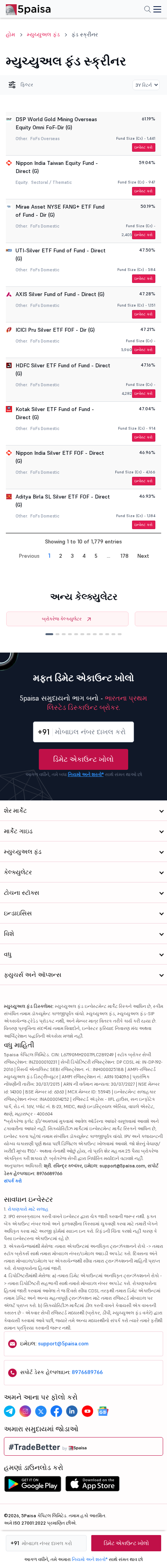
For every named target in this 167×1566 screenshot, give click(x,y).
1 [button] (49, 555)
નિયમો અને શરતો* (86, 774)
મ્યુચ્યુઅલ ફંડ (43, 34)
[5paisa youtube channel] (87, 1411)
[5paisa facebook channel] (56, 1411)
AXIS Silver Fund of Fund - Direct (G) (60, 294)
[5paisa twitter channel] (41, 1411)
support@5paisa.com (63, 1343)
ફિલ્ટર (27, 84)
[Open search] (147, 10)
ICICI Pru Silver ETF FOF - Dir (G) (55, 329)
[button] (49, 634)
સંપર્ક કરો (13, 1181)
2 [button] (60, 555)
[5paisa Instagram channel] (25, 1411)
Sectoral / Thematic (51, 182)
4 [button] (84, 555)
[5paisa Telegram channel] (10, 1411)
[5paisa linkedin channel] (72, 1411)
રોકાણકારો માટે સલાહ (28, 1209)
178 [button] (124, 555)
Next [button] (143, 555)
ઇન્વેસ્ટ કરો (143, 147)
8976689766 (87, 1372)
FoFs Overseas (44, 138)
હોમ (10, 34)
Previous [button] (29, 555)
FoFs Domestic (44, 226)
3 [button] (72, 555)
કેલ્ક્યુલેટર (18, 872)
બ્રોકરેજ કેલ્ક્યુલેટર (62, 619)
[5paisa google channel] (103, 1411)
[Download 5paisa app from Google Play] (32, 1486)
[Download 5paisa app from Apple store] (92, 1486)
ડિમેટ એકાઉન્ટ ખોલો (83, 759)
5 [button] (95, 555)
